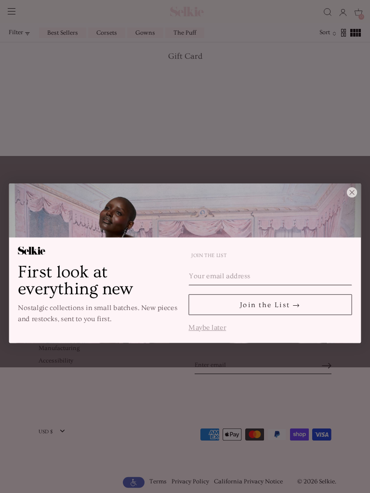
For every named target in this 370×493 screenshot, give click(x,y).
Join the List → (270, 304)
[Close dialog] (351, 192)
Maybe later (207, 326)
